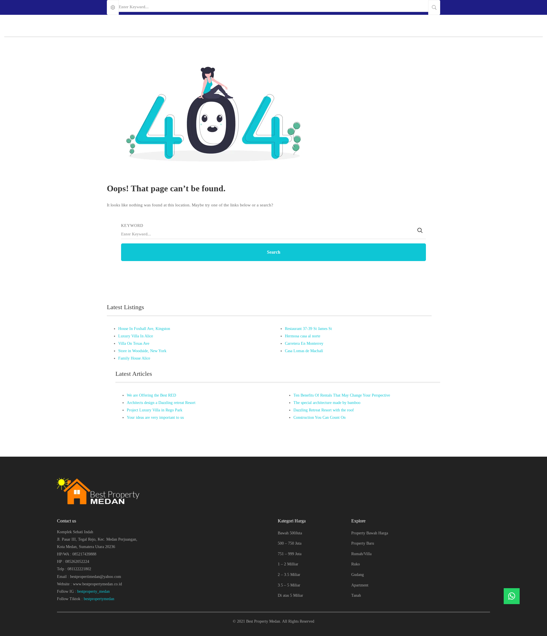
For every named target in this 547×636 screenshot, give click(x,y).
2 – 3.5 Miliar (289, 575)
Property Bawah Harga (369, 533)
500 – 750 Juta (289, 543)
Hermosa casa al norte (302, 336)
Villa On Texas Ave (133, 343)
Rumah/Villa (361, 554)
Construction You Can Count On (319, 417)
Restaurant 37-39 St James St (308, 329)
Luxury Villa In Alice (135, 336)
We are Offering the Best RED (151, 395)
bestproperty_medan (93, 591)
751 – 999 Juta (289, 554)
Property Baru (362, 543)
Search (273, 252)
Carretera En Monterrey (304, 343)
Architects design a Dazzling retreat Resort (161, 403)
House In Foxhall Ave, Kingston (144, 329)
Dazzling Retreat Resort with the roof (323, 410)
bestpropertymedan (99, 599)
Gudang (357, 575)
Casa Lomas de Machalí (304, 351)
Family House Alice (134, 358)
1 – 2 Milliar (288, 564)
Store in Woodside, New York (142, 351)
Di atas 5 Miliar (290, 595)
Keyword (132, 225)
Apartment (359, 585)
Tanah (356, 595)
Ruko (355, 564)
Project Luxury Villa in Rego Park (154, 410)
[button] (512, 596)
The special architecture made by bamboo (326, 403)
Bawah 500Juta (290, 533)
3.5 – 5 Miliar (289, 585)
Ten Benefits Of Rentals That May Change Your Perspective (341, 395)
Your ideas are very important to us (155, 417)
